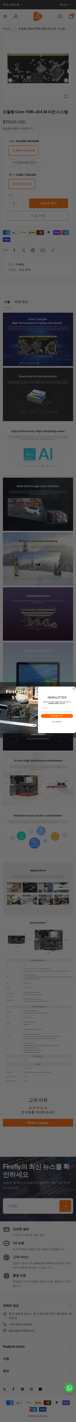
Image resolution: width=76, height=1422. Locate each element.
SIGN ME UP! (57, 716)
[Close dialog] (74, 689)
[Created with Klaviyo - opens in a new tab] (38, 734)
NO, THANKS (57, 721)
